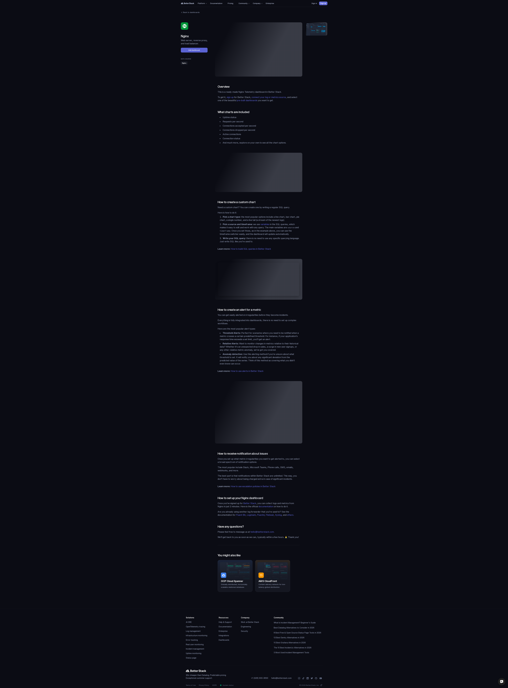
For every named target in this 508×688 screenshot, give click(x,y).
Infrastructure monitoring (196, 635)
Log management (193, 631)
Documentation (225, 627)
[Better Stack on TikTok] (303, 678)
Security (244, 631)
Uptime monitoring (193, 653)
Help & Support (225, 622)
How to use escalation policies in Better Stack (253, 486)
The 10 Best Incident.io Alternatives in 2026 (292, 648)
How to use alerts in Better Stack (247, 371)
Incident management (195, 649)
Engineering (246, 627)
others (290, 515)
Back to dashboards (191, 12)
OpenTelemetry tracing (195, 627)
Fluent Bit (241, 515)
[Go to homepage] (188, 3)
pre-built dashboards (247, 100)
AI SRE (189, 622)
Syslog (278, 515)
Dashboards (224, 640)
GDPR (214, 685)
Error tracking (192, 640)
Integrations (224, 635)
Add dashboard (194, 50)
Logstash (251, 515)
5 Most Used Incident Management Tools (291, 652)
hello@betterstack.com (262, 532)
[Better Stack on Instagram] (299, 678)
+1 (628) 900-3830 (259, 678)
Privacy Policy (204, 685)
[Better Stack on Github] (316, 678)
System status (227, 685)
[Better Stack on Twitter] (312, 678)
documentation (266, 506)
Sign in (314, 3)
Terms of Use (191, 685)
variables (264, 224)
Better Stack (249, 503)
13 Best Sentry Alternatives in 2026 (289, 638)
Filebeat (270, 515)
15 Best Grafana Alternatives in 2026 (290, 643)
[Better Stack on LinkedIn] (308, 678)
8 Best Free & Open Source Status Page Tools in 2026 (297, 633)
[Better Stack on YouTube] (320, 678)
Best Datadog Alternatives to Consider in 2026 (294, 628)
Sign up (323, 3)
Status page (191, 658)
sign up (230, 97)
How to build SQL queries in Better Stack (251, 249)
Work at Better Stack (250, 622)
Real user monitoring (195, 644)
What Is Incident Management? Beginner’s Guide (295, 623)
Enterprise (223, 631)
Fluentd (260, 515)
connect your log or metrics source (269, 97)
